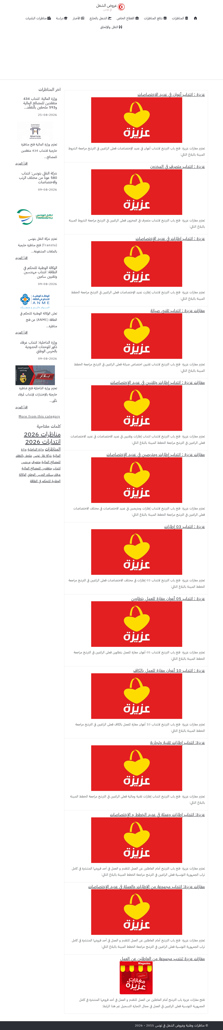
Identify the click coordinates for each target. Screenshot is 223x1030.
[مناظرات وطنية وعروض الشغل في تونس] (110, 7)
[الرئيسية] (195, 18)
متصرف (36, 462)
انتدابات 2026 (43, 441)
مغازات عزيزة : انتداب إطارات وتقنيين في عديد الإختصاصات (157, 382)
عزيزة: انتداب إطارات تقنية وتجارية (177, 742)
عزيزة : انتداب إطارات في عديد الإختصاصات (170, 238)
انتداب (57, 468)
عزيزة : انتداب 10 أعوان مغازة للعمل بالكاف (169, 670)
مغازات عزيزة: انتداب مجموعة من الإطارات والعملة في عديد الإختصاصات (146, 886)
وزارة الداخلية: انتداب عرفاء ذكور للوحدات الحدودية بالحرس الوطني (38, 347)
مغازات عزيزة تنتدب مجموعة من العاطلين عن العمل (162, 959)
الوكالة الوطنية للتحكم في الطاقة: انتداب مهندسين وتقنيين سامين (40, 272)
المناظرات (53, 449)
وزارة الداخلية (36, 449)
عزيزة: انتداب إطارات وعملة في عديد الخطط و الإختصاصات (157, 814)
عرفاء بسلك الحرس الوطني (44, 474)
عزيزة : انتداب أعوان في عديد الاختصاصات (171, 94)
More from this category (39, 416)
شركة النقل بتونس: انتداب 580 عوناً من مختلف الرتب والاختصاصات (38, 178)
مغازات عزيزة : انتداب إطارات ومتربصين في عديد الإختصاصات (155, 454)
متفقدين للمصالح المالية (37, 468)
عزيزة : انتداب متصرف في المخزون (177, 166)
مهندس (25, 462)
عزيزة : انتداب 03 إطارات (184, 526)
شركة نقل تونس (42, 455)
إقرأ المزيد (21, 163)
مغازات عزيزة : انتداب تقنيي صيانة (177, 310)
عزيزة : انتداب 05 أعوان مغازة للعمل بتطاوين (168, 598)
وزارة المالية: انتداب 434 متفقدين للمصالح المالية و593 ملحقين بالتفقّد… (40, 103)
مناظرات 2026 (42, 434)
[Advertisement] (111, 54)
